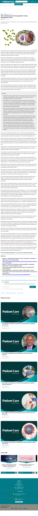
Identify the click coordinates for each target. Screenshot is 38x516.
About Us (19, 480)
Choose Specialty (18, 4)
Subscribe (32, 286)
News (21, 508)
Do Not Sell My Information (19, 487)
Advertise (19, 481)
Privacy (19, 486)
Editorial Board (19, 483)
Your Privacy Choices (19, 488)
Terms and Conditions (19, 485)
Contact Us (19, 482)
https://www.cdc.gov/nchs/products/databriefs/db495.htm (17, 274)
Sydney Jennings (6, 326)
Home (12, 508)
